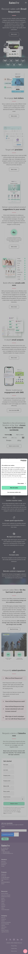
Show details (21, 483)
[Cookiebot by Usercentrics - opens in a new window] (20, 460)
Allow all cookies (14, 487)
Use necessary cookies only (14, 492)
